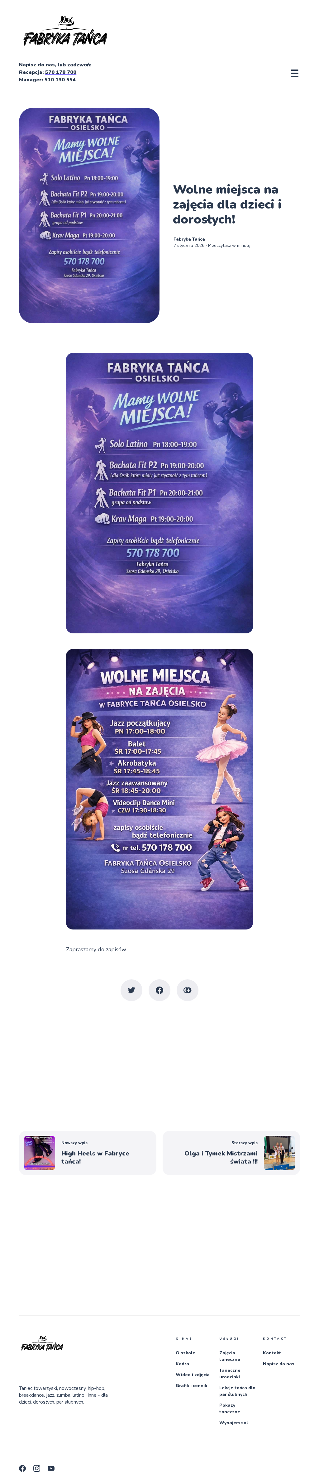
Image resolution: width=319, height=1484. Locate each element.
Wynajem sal (233, 1423)
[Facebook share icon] (159, 990)
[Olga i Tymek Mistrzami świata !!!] (231, 1153)
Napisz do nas (278, 1364)
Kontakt (272, 1353)
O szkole (185, 1353)
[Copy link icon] (187, 990)
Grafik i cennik (191, 1386)
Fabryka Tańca (189, 239)
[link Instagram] (38, 1470)
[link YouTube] (53, 1470)
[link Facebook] (24, 1470)
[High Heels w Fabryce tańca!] (87, 1153)
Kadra (182, 1364)
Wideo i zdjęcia (193, 1375)
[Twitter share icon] (131, 990)
